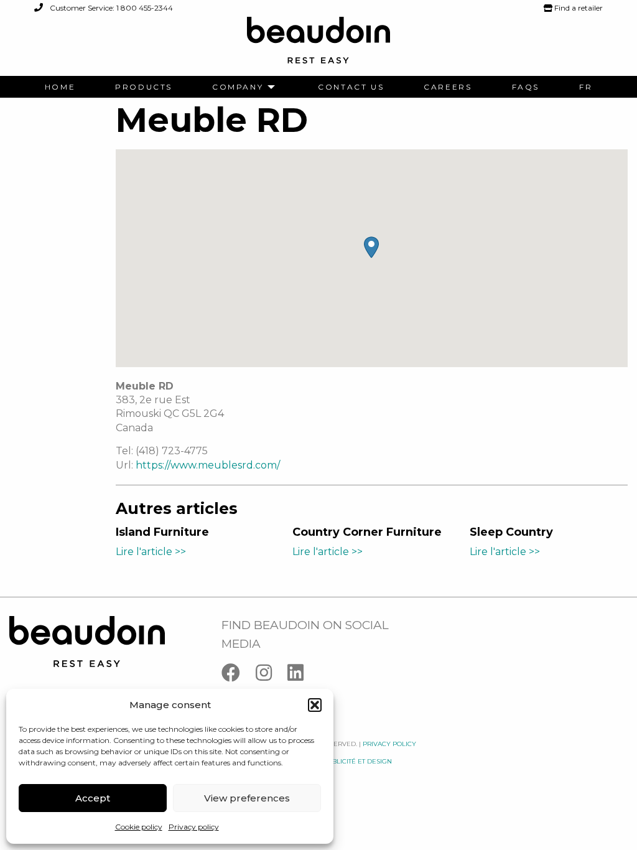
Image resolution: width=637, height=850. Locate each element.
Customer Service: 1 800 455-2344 (110, 7)
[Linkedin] (301, 675)
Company (237, 87)
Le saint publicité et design (342, 761)
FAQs (525, 87)
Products (143, 87)
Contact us (351, 87)
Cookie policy (138, 826)
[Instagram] (271, 675)
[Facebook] (238, 675)
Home (60, 87)
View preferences (247, 798)
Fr (585, 87)
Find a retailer (577, 7)
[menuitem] (60, 87)
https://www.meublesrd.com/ (208, 465)
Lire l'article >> (151, 552)
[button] (315, 705)
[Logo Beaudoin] (318, 46)
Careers (448, 87)
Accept (92, 798)
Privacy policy (194, 826)
